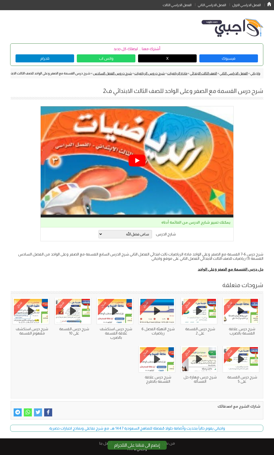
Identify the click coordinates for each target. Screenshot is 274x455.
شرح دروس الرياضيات (149, 73)
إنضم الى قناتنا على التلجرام (137, 445)
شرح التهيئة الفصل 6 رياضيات (158, 331)
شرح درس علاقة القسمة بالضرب (242, 331)
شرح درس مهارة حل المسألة (200, 379)
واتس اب (106, 58)
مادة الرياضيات (177, 73)
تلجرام (45, 58)
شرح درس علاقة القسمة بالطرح (158, 379)
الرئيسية (269, 4)
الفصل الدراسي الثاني (212, 5)
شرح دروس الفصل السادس (112, 73)
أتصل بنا (105, 443)
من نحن (168, 443)
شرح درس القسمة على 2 (200, 331)
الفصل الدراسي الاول (246, 5)
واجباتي (255, 73)
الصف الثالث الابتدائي (203, 73)
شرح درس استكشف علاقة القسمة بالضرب (116, 333)
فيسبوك (228, 58)
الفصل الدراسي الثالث (177, 5)
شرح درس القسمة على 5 (242, 379)
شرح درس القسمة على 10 (74, 331)
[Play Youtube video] (137, 160)
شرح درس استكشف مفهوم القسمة (32, 331)
